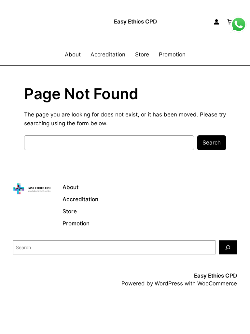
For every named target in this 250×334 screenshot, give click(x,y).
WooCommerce (217, 283)
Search (211, 142)
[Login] (216, 22)
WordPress (169, 283)
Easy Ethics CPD (135, 21)
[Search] (228, 247)
